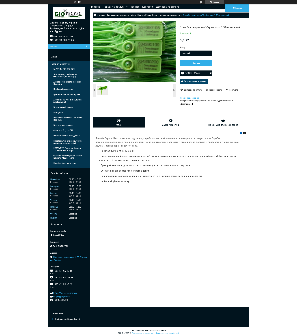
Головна (95, 6)
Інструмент (58, 112)
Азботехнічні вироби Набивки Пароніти (67, 83)
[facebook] (241, 133)
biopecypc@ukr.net (62, 296)
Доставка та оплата (167, 6)
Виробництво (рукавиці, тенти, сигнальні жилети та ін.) (67, 142)
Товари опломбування (169, 15)
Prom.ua (162, 330)
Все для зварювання (63, 125)
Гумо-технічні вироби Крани (66, 94)
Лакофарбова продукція (64, 163)
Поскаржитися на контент (143, 333)
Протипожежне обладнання (66, 135)
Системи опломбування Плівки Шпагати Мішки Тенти (132, 15)
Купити (196, 63)
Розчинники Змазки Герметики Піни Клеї (67, 118)
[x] (244, 133)
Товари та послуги (113, 6)
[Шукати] (87, 46)
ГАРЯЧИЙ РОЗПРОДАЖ (64, 69)
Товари (101, 15)
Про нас (135, 6)
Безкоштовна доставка (195, 81)
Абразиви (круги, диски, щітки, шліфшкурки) (67, 100)
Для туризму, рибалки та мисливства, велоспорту (65, 75)
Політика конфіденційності (67, 319)
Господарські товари (63, 107)
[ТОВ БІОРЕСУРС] (68, 13)
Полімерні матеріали (63, 89)
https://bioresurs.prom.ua (65, 293)
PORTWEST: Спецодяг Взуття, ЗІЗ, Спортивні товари (67, 149)
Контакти (147, 6)
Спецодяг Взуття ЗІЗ (63, 130)
